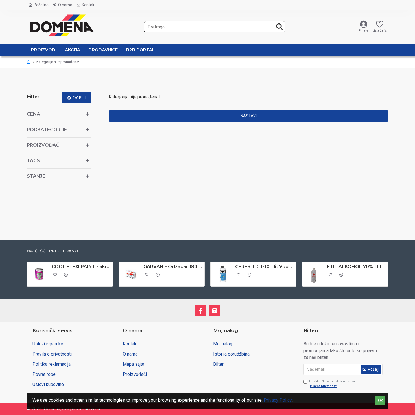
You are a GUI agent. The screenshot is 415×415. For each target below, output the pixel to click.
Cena (33, 114)
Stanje (36, 176)
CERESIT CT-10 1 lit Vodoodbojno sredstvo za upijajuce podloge (264, 266)
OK (380, 400)
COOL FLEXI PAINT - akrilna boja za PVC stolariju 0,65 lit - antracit (81, 266)
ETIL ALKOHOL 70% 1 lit (354, 266)
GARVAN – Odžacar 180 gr (172, 266)
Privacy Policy (278, 400)
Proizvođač (43, 145)
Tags (33, 160)
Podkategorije (47, 129)
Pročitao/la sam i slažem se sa (332, 383)
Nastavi (249, 116)
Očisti (79, 97)
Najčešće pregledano (52, 251)
